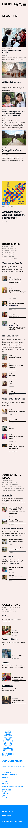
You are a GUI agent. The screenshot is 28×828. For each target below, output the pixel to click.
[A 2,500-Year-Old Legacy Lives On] (14, 70)
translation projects (14, 563)
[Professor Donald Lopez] (4, 279)
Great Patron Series (8, 252)
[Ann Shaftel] (4, 314)
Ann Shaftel (12, 315)
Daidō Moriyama (13, 392)
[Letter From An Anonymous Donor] (6, 700)
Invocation (11, 428)
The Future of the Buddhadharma (17, 411)
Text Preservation (18, 488)
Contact (5, 781)
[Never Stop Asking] (6, 630)
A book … (11, 383)
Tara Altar (6, 772)
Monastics (5, 486)
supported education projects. (14, 535)
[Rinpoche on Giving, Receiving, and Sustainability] (4, 445)
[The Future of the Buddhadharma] (4, 411)
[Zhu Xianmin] (4, 375)
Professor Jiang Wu (13, 324)
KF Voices (5, 609)
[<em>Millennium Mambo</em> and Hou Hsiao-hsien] (4, 365)
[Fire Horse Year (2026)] (6, 653)
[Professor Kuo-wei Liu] (4, 290)
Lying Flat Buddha (13, 420)
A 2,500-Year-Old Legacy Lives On (11, 82)
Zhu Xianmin (12, 375)
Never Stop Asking (16, 632)
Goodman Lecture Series (9, 250)
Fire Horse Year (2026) (17, 656)
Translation (19, 490)
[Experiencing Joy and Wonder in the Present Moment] (4, 549)
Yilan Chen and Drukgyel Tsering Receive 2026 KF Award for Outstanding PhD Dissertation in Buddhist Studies (13, 113)
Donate (5, 783)
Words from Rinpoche (9, 611)
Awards (11, 480)
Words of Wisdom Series (9, 258)
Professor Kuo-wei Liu (14, 290)
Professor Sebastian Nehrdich (16, 303)
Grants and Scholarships (10, 484)
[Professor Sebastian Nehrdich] (4, 303)
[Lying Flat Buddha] (4, 419)
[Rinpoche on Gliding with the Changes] (4, 436)
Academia (4, 109)
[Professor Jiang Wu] (4, 323)
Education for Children (9, 482)
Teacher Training (7, 488)
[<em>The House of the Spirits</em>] (4, 357)
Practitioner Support (8, 206)
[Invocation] (4, 428)
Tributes (11, 609)
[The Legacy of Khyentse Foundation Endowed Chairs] (14, 138)
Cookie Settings (7, 818)
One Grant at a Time (8, 256)
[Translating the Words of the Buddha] (4, 569)
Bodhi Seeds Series (7, 246)
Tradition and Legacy (7, 79)
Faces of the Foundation (7, 48)
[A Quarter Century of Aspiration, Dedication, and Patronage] (14, 193)
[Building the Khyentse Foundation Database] (14, 37)
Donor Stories (6, 607)
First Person (16, 607)
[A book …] (4, 383)
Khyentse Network (9, 775)
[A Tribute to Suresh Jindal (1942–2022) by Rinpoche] (6, 677)
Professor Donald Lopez (15, 279)
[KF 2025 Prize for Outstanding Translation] (4, 577)
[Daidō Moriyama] (4, 391)
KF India (5, 777)
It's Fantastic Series (8, 254)
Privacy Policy (6, 815)
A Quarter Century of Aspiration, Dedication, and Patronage (13, 214)
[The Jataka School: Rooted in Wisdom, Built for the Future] (4, 541)
